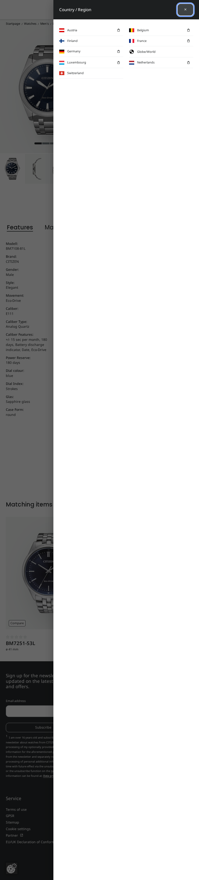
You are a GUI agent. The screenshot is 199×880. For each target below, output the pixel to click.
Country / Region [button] (75, 9)
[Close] (185, 10)
